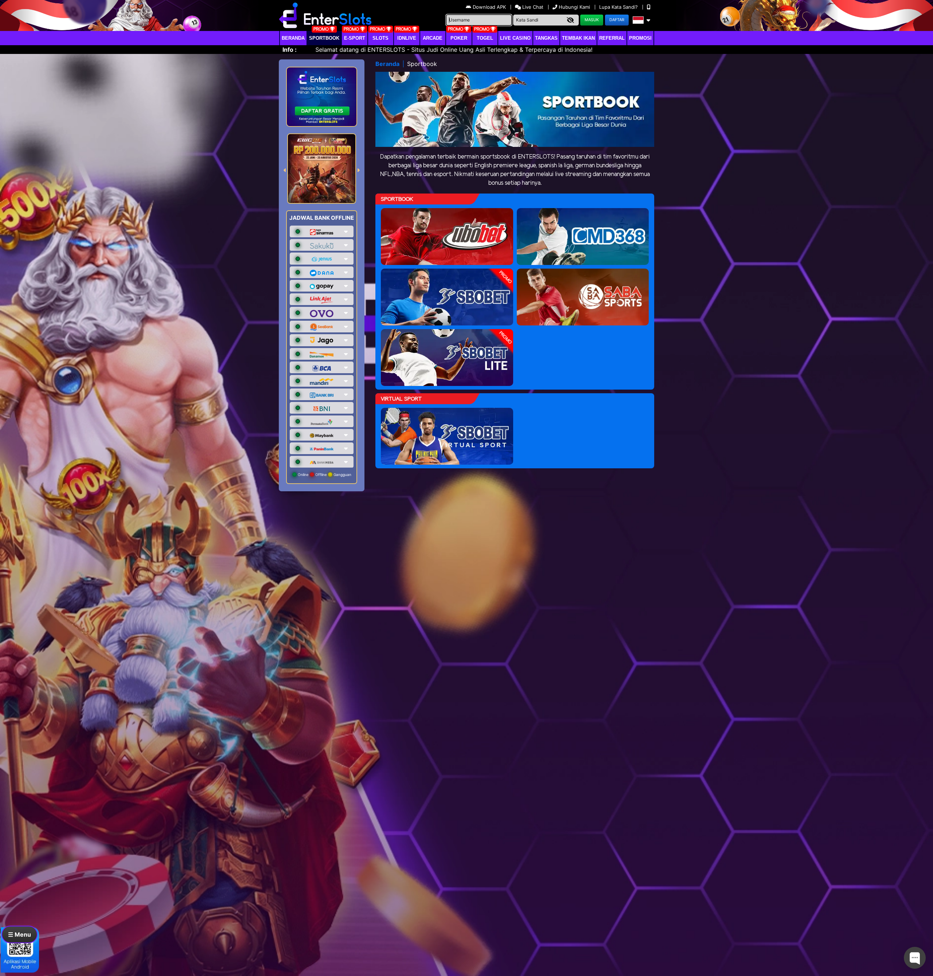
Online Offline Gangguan (324, 474)
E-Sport (354, 38)
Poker (458, 38)
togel (485, 38)
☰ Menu (19, 934)
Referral (612, 38)
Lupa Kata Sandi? (619, 7)
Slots (380, 38)
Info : (289, 49)
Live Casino (515, 38)
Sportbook (324, 38)
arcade (432, 38)
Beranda (293, 38)
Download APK (489, 7)
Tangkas (546, 38)
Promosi (640, 38)
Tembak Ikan (578, 38)
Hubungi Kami (574, 7)
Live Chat (532, 7)
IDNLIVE (406, 38)
